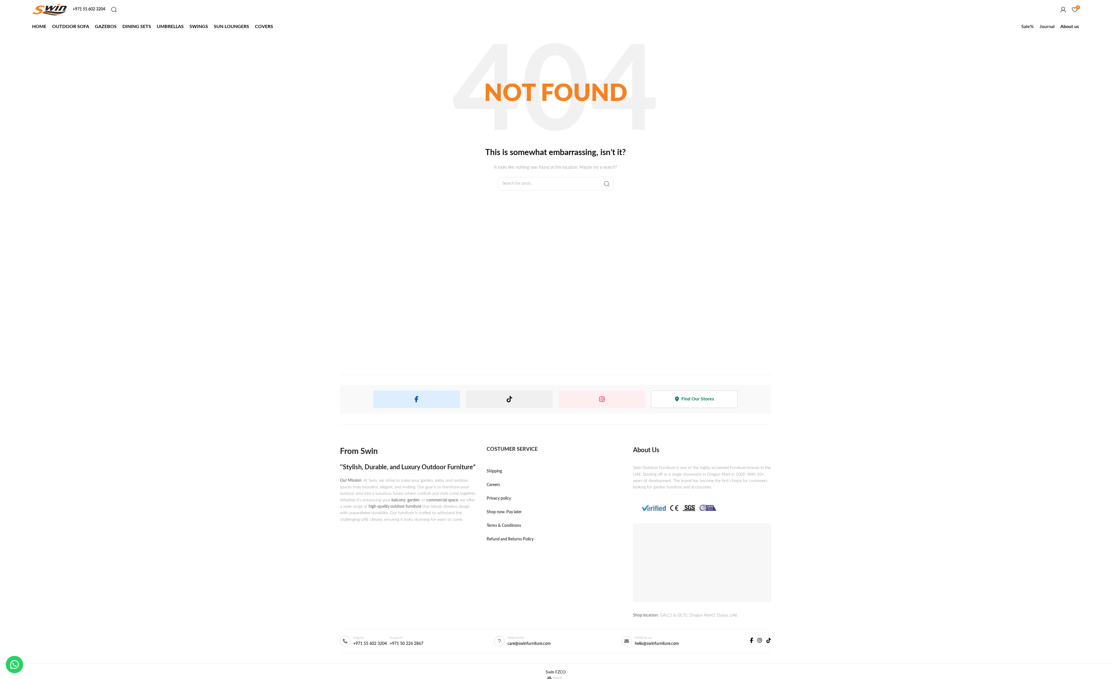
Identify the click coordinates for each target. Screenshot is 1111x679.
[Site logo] (49, 9)
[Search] (114, 9)
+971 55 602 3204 (370, 644)
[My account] (1063, 9)
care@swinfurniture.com (529, 644)
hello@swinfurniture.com (657, 644)
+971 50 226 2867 (406, 644)
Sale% (1027, 26)
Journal (1047, 26)
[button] (14, 664)
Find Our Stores (697, 399)
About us (1069, 26)
